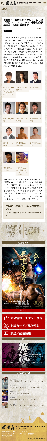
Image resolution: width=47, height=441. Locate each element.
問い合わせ (22, 434)
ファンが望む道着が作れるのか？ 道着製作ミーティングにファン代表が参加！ (32, 231)
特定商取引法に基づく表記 (11, 431)
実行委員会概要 (7, 436)
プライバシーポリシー (9, 434)
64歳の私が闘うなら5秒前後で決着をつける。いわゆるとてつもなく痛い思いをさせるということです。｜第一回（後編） (14, 231)
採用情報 (31, 434)
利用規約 (25, 431)
